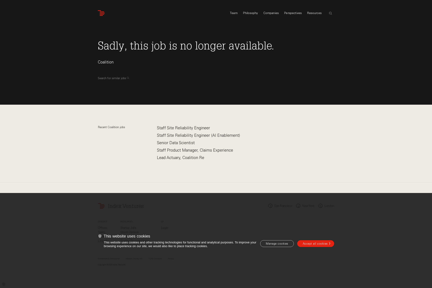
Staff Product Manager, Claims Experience (195, 150)
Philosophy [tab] (250, 13)
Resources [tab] (314, 13)
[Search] (330, 13)
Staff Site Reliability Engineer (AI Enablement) (198, 135)
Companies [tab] (271, 13)
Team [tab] (234, 13)
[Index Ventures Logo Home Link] (101, 13)
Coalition (106, 62)
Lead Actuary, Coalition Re (180, 157)
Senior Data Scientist (176, 142)
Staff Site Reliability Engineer (183, 127)
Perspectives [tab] (293, 13)
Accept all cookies (315, 243)
